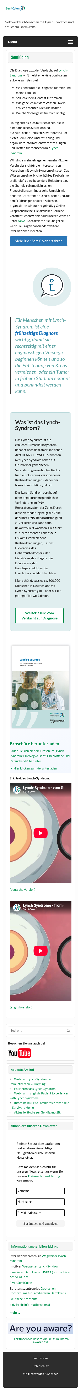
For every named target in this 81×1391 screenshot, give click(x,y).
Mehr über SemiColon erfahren (38, 241)
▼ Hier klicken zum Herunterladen (33, 768)
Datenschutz (40, 1365)
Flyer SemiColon (21, 1282)
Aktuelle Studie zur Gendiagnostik (37, 1112)
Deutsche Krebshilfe (24, 1299)
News (22, 221)
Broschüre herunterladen (34, 743)
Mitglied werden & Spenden (40, 1373)
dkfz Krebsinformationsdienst (30, 1304)
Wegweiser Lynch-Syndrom (40, 1266)
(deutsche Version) (22, 889)
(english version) (21, 1007)
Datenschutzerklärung (44, 1176)
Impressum (40, 1358)
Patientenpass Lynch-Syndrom (34, 1089)
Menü (12, 42)
